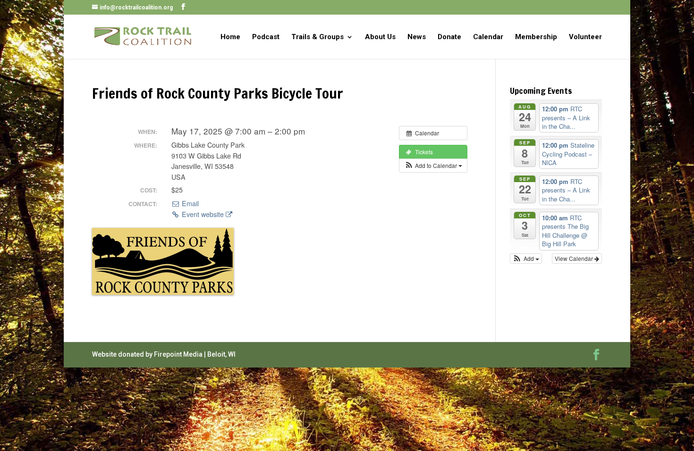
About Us (380, 37)
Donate (449, 37)
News (416, 37)
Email (189, 203)
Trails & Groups (317, 37)
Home (230, 37)
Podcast (265, 37)
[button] (433, 165)
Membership (536, 37)
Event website (203, 214)
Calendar (488, 37)
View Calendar (574, 258)
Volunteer (585, 37)
